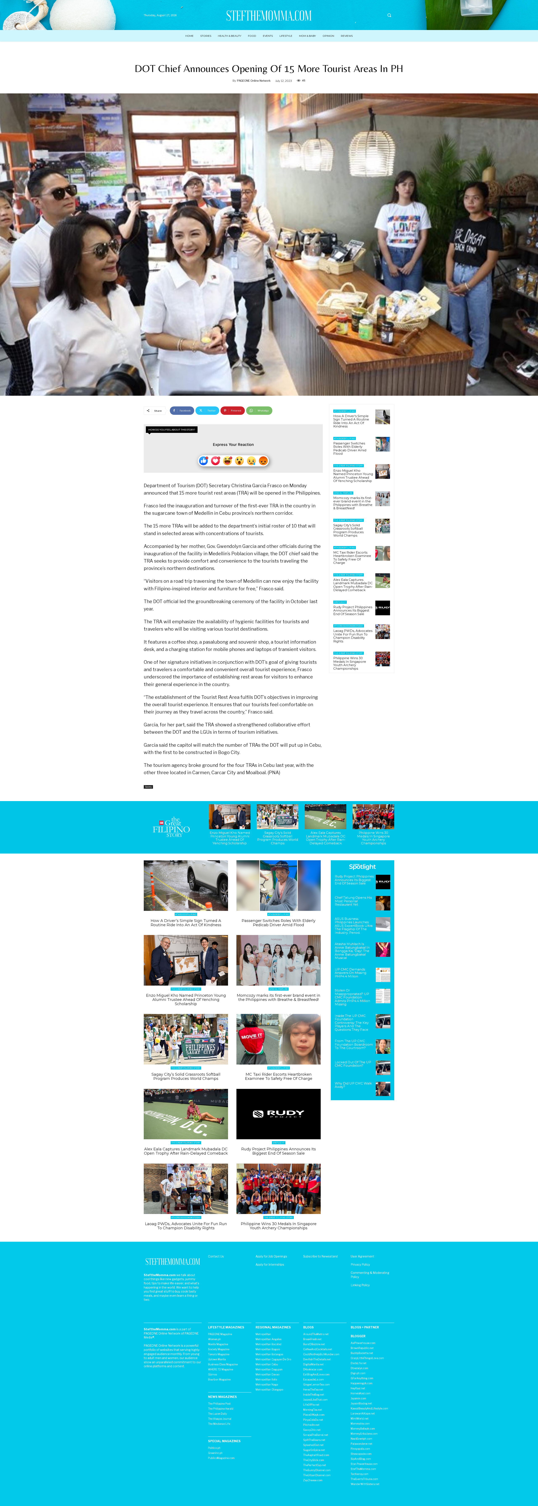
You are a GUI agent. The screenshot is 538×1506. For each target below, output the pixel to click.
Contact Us (216, 1256)
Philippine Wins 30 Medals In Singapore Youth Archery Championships (349, 663)
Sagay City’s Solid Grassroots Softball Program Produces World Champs (348, 530)
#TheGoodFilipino (344, 411)
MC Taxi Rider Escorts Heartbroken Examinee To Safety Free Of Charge (352, 557)
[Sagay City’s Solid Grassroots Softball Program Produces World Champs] (382, 526)
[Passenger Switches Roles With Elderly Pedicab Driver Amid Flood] (382, 444)
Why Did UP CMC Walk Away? (353, 1085)
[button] (389, 15)
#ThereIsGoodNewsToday (348, 626)
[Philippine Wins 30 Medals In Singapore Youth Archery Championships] (382, 659)
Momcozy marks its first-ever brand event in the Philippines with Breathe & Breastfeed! (352, 503)
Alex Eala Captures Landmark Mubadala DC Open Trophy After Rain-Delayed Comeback (353, 585)
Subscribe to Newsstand (320, 1256)
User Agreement (362, 1256)
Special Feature (343, 493)
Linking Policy (360, 1285)
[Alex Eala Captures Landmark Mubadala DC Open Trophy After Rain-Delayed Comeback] (382, 580)
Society (148, 786)
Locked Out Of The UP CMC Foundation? (353, 1064)
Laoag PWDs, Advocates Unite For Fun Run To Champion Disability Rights (352, 636)
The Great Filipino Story (348, 465)
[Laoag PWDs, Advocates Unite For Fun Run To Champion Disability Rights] (382, 631)
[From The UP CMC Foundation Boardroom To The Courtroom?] (383, 1046)
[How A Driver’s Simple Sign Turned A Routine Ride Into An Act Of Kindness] (382, 417)
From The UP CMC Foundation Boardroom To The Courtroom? (354, 1044)
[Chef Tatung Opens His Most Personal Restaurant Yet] (383, 903)
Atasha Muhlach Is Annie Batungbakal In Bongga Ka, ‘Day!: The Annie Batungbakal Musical (352, 951)
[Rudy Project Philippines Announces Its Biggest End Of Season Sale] (382, 608)
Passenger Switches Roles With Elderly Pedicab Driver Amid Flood (349, 448)
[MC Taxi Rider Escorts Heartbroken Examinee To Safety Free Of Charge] (382, 553)
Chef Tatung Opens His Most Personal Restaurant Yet (353, 901)
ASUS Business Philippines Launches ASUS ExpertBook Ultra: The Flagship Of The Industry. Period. (354, 926)
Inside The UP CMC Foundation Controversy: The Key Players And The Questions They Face (352, 1023)
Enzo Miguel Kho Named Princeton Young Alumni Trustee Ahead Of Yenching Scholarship (353, 476)
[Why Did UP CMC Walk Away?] (383, 1089)
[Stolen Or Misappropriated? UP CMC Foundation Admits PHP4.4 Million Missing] (383, 996)
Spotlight (340, 602)
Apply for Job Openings (271, 1256)
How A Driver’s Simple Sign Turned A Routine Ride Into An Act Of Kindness (351, 421)
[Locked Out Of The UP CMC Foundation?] (383, 1068)
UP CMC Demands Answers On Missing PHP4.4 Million (350, 972)
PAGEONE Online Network (253, 80)
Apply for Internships (270, 1264)
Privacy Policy (360, 1264)
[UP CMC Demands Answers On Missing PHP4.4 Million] (383, 975)
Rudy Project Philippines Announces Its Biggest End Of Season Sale (352, 610)
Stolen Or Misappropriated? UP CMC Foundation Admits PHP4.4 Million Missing (352, 997)
